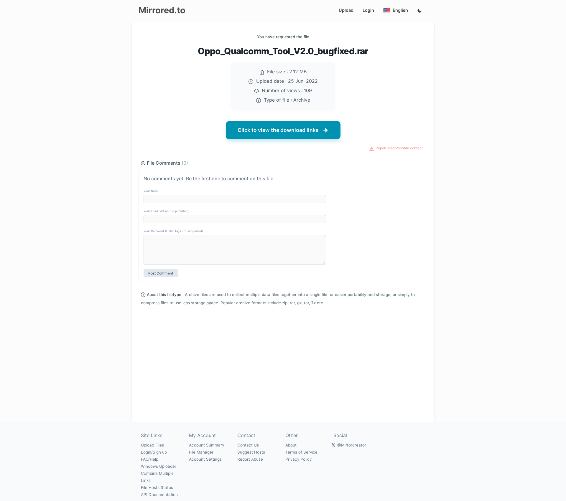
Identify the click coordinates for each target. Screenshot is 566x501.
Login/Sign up (154, 452)
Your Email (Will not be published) (167, 211)
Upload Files (152, 445)
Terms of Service (301, 452)
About (291, 445)
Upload (346, 10)
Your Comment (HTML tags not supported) (173, 231)
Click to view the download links (278, 130)
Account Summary (206, 445)
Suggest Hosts (251, 452)
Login (368, 10)
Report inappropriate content (399, 148)
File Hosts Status (157, 487)
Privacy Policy (298, 459)
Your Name (151, 191)
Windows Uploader (158, 466)
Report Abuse (250, 459)
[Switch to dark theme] (419, 11)
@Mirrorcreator (351, 445)
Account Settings (205, 459)
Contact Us (248, 445)
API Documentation (159, 494)
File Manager (201, 452)
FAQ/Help (149, 459)
